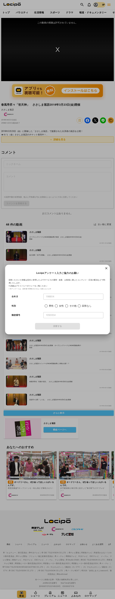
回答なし (87, 305)
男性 (51, 305)
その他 (73, 305)
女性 (61, 305)
